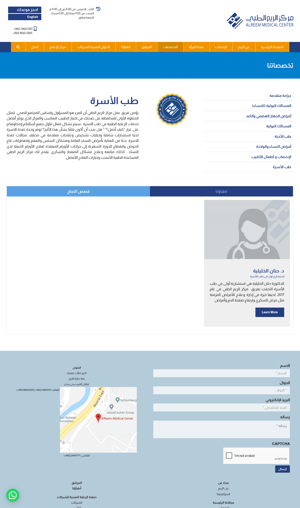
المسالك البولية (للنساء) (271, 106)
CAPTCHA (281, 444)
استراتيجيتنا (223, 494)
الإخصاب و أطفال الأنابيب (271, 157)
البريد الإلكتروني (277, 400)
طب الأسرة (282, 167)
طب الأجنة (283, 136)
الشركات (76, 502)
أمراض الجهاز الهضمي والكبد (268, 116)
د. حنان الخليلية (268, 271)
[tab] (221, 191)
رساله (284, 417)
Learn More (270, 312)
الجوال (284, 383)
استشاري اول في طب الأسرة (267, 276)
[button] (18, 47)
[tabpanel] (150, 265)
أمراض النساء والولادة (273, 146)
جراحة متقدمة (280, 96)
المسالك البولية (278, 126)
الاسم (284, 366)
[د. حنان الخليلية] (247, 203)
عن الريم (223, 488)
